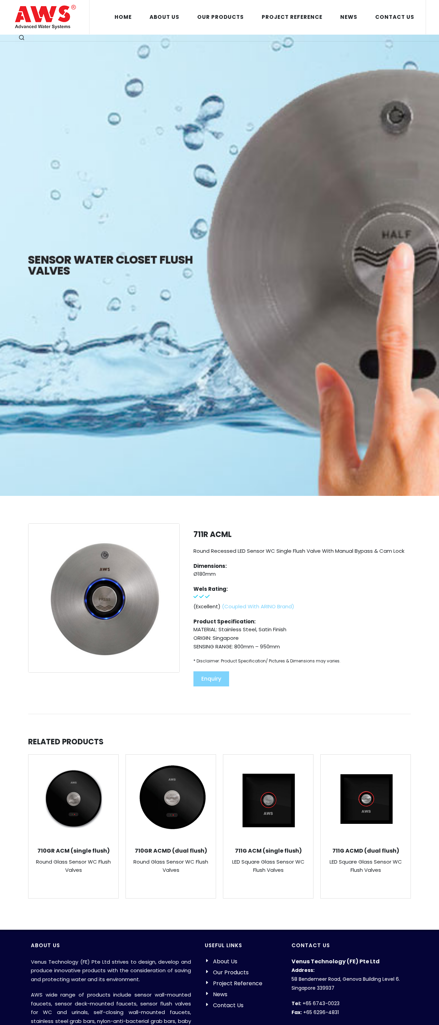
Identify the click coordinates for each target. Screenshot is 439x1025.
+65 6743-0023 (321, 1003)
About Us (225, 961)
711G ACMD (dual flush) (365, 851)
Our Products (231, 972)
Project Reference (237, 983)
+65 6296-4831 (321, 1012)
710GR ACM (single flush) (73, 851)
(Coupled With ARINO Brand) (258, 606)
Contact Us (228, 1005)
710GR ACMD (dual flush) (171, 851)
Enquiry (211, 679)
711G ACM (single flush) (268, 851)
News (220, 994)
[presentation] (417, 828)
